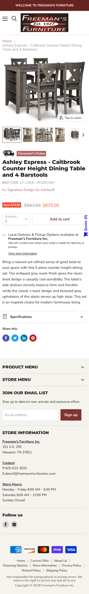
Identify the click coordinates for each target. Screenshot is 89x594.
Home (7, 41)
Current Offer (39, 561)
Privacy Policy (71, 565)
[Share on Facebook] (5, 338)
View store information (22, 253)
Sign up (71, 415)
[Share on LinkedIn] (24, 338)
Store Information (45, 565)
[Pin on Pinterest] (33, 338)
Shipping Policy (56, 570)
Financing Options (15, 565)
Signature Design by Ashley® (31, 189)
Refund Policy (31, 570)
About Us (60, 561)
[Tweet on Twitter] (15, 338)
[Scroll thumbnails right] (82, 135)
